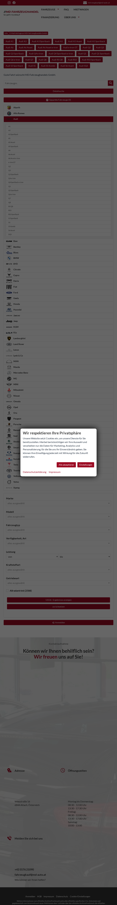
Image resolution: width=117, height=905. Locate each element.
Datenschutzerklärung (34, 471)
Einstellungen (85, 464)
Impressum (54, 471)
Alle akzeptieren (66, 464)
